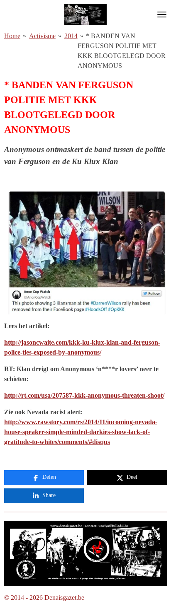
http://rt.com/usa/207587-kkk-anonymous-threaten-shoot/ (84, 395)
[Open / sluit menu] (162, 14)
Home (12, 35)
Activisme (42, 35)
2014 (71, 35)
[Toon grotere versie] (85, 553)
